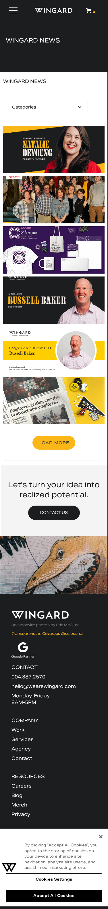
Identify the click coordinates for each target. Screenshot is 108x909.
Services (22, 739)
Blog (16, 795)
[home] (54, 10)
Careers (21, 786)
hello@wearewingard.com (43, 686)
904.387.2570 (28, 677)
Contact (21, 758)
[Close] (101, 836)
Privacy (20, 814)
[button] (13, 10)
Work (17, 730)
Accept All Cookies (53, 895)
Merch (19, 805)
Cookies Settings (54, 879)
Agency (21, 749)
